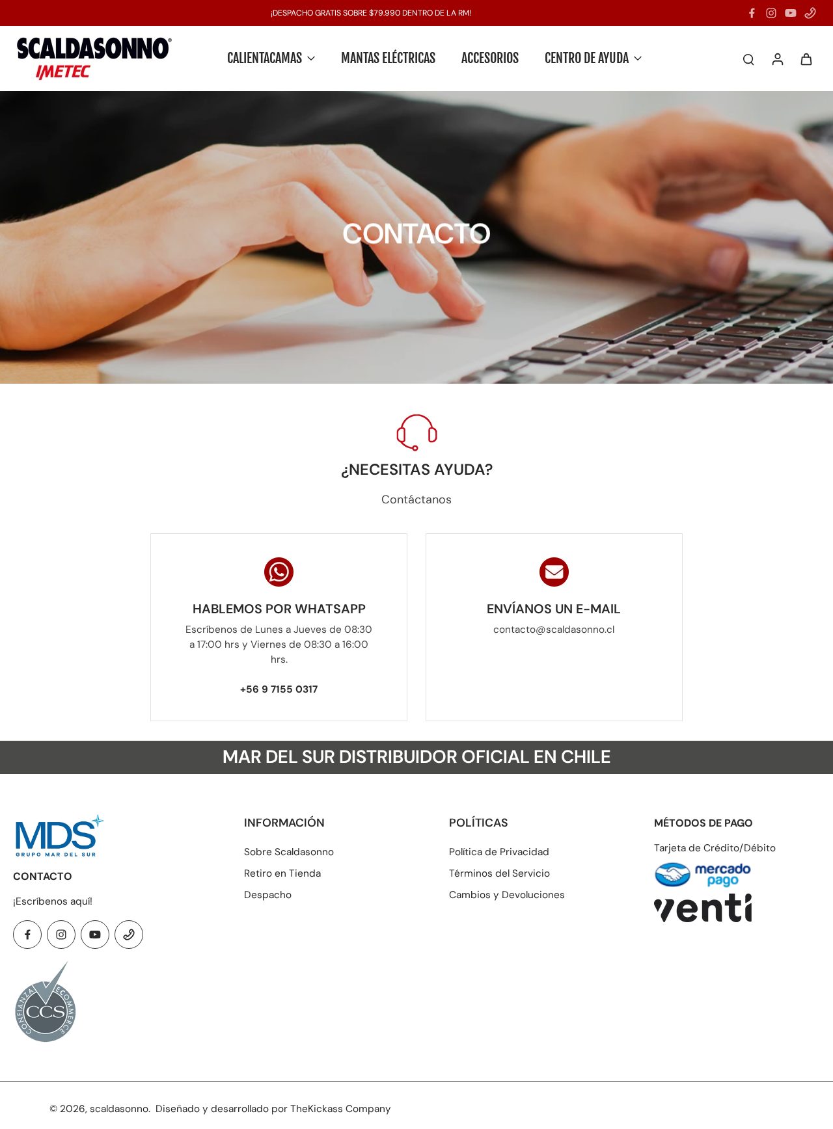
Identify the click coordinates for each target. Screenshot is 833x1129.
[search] (748, 59)
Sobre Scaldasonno (289, 851)
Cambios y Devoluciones (507, 894)
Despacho (268, 894)
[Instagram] (771, 13)
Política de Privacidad (499, 851)
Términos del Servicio (499, 873)
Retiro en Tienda (282, 873)
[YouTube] (790, 13)
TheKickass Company (340, 1108)
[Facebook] (751, 13)
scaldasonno (119, 1108)
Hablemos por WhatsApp (279, 608)
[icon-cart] (805, 59)
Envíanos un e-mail (554, 608)
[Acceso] (777, 58)
